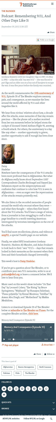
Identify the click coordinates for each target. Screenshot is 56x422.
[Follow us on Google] (22, 388)
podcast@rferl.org (11, 274)
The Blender (8, 11)
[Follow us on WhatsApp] (46, 388)
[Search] (51, 418)
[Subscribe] (4, 394)
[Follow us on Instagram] (16, 388)
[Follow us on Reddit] (10, 388)
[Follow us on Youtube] (4, 388)
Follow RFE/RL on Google (34, 419)
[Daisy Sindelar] (8, 163)
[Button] (51, 32)
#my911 (5, 235)
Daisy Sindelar (27, 261)
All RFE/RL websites (11, 419)
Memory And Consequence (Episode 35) (24, 327)
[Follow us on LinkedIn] (40, 388)
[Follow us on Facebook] (34, 388)
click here (33, 314)
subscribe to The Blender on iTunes (28, 310)
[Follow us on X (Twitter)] (28, 388)
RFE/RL (10, 331)
